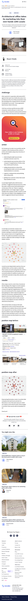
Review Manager (5, 551)
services (16, 12)
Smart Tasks (4, 557)
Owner (7, 460)
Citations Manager (6, 555)
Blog (16, 551)
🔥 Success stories (9, 5)
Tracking (4, 543)
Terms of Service (5, 597)
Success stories (18, 556)
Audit (3, 545)
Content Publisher (6, 549)
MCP (4, 580)
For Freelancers (5, 574)
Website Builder (5, 559)
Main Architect (16, 33)
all (10, 12)
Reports (3, 553)
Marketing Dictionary (19, 558)
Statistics (4, 562)
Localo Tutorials (18, 562)
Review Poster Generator (18, 573)
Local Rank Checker (19, 566)
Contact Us (17, 545)
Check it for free (14, 138)
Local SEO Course (19, 554)
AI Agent (4, 564)
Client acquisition (6, 566)
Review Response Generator (19, 576)
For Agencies (6, 571)
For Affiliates (5, 578)
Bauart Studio (12, 59)
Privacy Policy (14, 597)
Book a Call (17, 547)
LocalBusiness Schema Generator (20, 569)
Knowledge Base (19, 560)
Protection (4, 547)
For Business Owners (6, 576)
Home (3, 5)
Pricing (16, 543)
